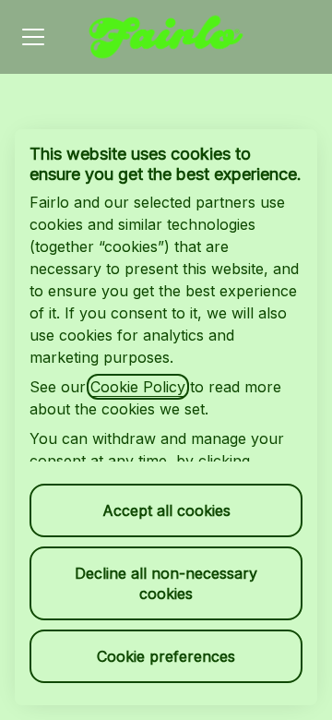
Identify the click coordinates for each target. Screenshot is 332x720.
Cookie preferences (166, 656)
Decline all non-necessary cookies (166, 583)
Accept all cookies (166, 510)
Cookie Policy (137, 387)
